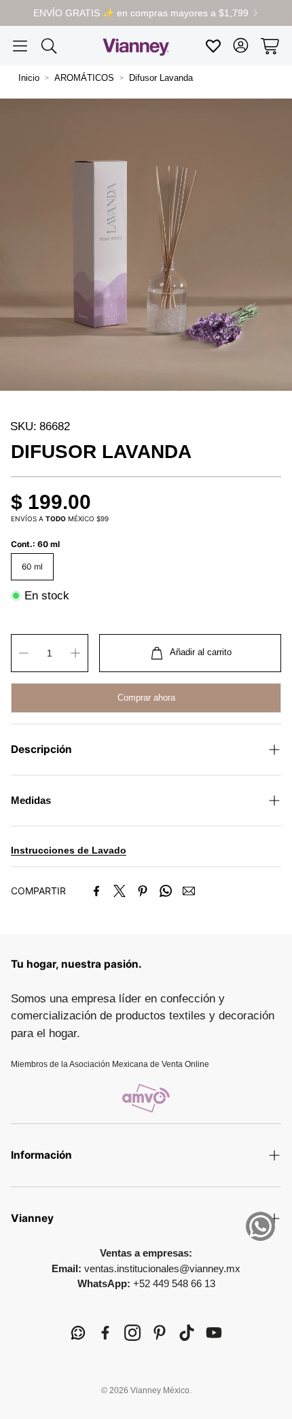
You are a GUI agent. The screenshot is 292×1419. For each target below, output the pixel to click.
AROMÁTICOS (84, 78)
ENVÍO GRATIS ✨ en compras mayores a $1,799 (141, 13)
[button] (20, 46)
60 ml (32, 566)
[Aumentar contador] (75, 653)
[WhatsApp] (166, 891)
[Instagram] (132, 1333)
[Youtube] (214, 1333)
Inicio (28, 78)
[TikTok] (187, 1333)
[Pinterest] (142, 891)
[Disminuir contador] (24, 653)
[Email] (189, 891)
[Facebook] (96, 891)
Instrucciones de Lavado (68, 850)
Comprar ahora (146, 698)
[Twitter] (119, 891)
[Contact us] (260, 1226)
